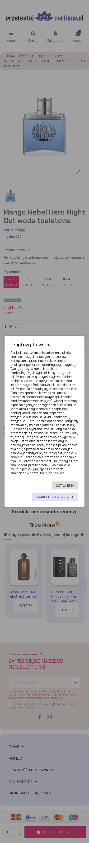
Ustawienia (65, 485)
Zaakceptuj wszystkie (55, 497)
